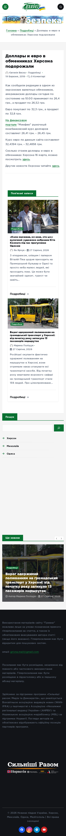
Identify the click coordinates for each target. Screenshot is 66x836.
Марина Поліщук (23, 346)
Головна (11, 31)
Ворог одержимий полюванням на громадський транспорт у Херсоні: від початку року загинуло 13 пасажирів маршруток (31, 582)
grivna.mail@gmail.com (24, 652)
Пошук (9, 417)
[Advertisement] (33, 495)
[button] (56, 538)
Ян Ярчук (19, 250)
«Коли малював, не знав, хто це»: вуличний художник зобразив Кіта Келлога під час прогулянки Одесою (32, 241)
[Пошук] (59, 427)
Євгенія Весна (17, 73)
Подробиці (27, 31)
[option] (33, 573)
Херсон (11, 438)
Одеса (11, 453)
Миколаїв (13, 446)
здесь (26, 159)
